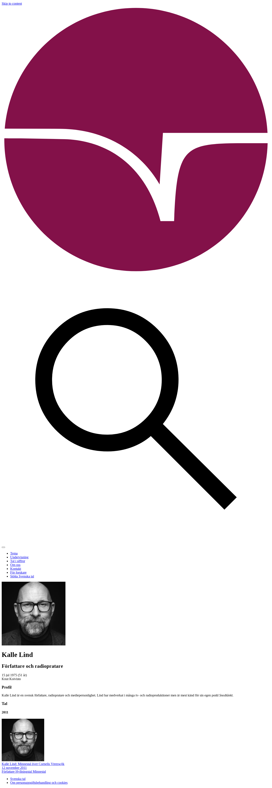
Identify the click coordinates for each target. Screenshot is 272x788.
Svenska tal (18, 779)
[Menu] (3, 547)
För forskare (18, 572)
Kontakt (15, 568)
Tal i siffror (17, 561)
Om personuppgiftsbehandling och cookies (39, 782)
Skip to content (12, 3)
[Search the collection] (136, 542)
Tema (14, 553)
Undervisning (19, 557)
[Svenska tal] (136, 273)
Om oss (15, 565)
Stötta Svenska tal (22, 576)
